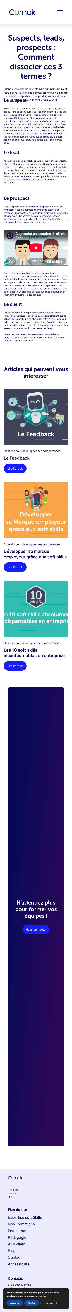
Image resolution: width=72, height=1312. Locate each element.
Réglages (48, 1302)
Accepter (14, 1302)
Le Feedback (17, 458)
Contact (15, 1257)
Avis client (16, 1244)
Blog (12, 1251)
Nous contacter (36, 929)
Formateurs (17, 1231)
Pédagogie (17, 1237)
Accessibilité (19, 1264)
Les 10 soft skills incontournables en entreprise (34, 653)
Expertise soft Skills (25, 1217)
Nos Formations (21, 1224)
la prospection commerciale (29, 276)
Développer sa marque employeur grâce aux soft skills (35, 554)
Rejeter (31, 1302)
